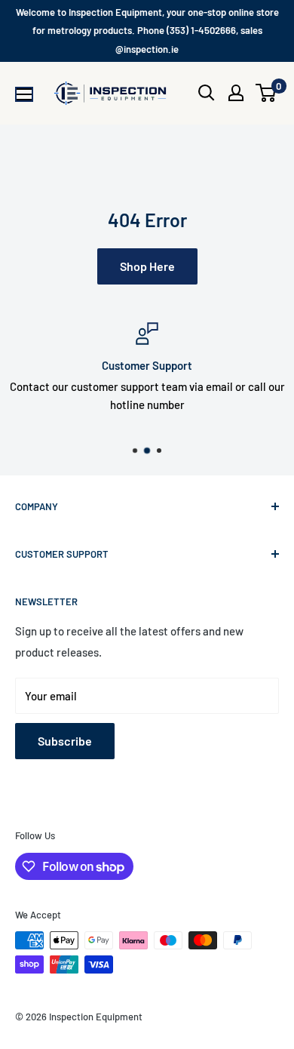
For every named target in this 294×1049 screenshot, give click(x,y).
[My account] (235, 93)
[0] (266, 93)
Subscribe (65, 741)
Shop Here (147, 266)
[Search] (206, 93)
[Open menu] (24, 94)
